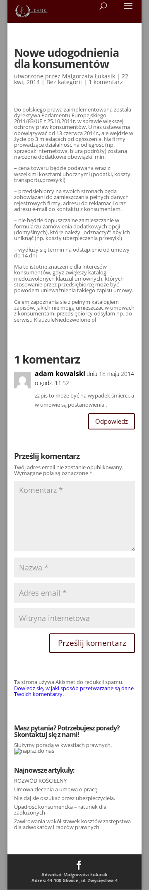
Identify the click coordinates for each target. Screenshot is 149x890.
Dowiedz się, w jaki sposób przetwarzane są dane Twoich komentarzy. (74, 691)
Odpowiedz (111, 421)
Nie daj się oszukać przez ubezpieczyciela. (64, 798)
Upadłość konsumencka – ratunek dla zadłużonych (60, 809)
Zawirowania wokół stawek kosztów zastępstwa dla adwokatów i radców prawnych (72, 824)
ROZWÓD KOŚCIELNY (40, 780)
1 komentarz (106, 82)
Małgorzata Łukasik (88, 76)
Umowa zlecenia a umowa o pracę (55, 789)
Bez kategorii (64, 82)
